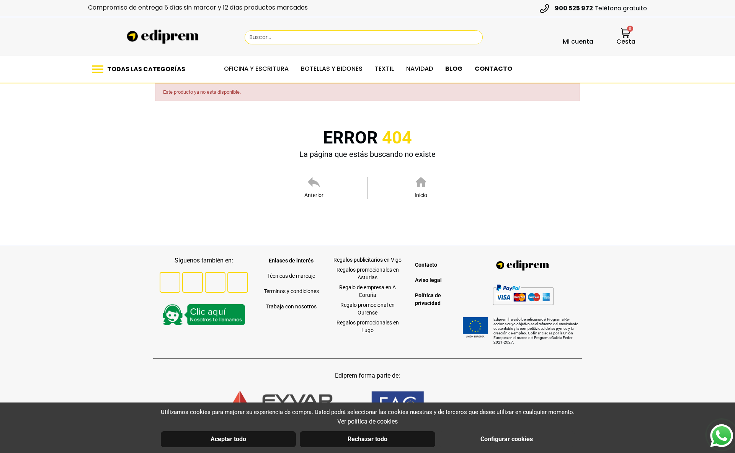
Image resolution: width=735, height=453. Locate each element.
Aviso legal (428, 280)
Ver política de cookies (367, 421)
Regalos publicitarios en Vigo (367, 260)
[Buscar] (473, 37)
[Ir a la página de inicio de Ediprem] (162, 37)
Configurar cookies (506, 439)
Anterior (313, 195)
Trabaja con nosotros (291, 306)
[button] (140, 69)
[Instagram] (215, 282)
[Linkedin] (237, 282)
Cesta (625, 41)
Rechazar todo (367, 439)
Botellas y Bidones (332, 68)
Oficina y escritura (256, 68)
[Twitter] (192, 282)
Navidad (419, 68)
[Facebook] (170, 282)
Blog (453, 68)
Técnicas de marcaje (291, 276)
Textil (384, 68)
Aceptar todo (228, 439)
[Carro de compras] (626, 34)
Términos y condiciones (291, 291)
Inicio (421, 195)
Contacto (493, 68)
